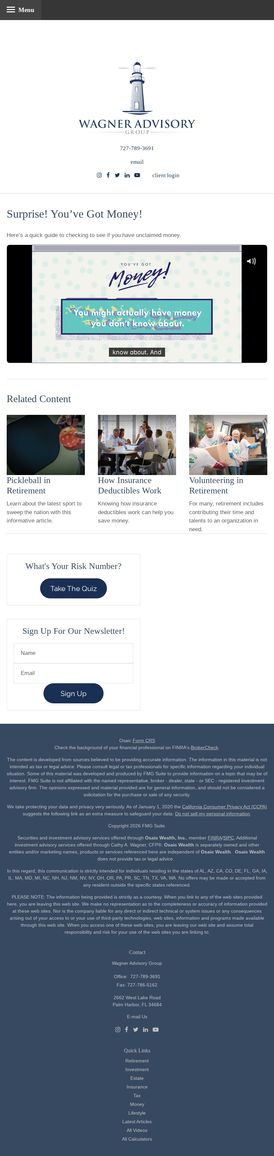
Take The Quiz (73, 588)
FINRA (215, 837)
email (137, 162)
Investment (137, 1069)
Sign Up (73, 693)
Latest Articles (137, 1121)
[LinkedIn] (145, 1029)
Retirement (137, 1060)
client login (165, 175)
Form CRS (144, 740)
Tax (137, 1095)
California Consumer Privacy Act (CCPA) (224, 806)
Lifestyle (137, 1113)
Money (137, 1104)
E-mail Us (137, 1016)
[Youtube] (156, 1029)
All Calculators (137, 1139)
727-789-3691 (137, 148)
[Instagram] (99, 175)
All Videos (137, 1130)
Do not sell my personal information (212, 813)
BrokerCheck (204, 747)
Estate (137, 1078)
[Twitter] (135, 1029)
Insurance (137, 1086)
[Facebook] (126, 1029)
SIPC (228, 837)
